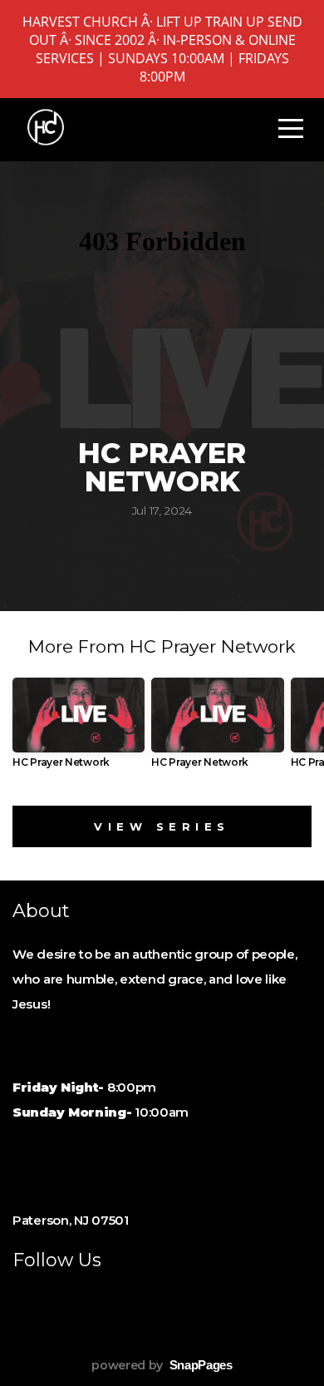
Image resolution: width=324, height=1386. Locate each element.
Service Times (76, 1044)
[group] (78, 729)
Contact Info (68, 1152)
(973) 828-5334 (60, 1195)
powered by (162, 1365)
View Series (162, 826)
